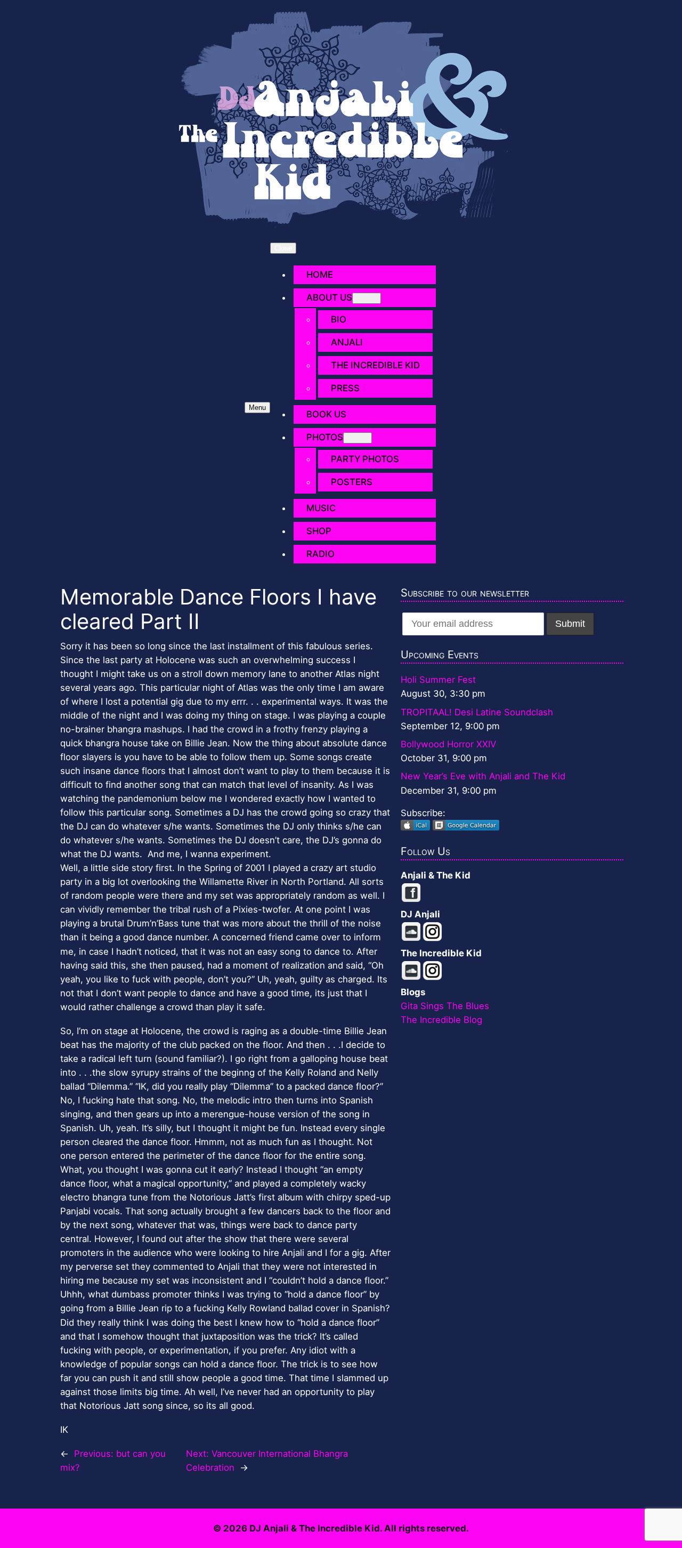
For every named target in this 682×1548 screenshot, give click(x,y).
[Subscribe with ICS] (417, 827)
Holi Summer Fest (438, 679)
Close (283, 248)
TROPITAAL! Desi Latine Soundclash (477, 712)
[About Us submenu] (366, 298)
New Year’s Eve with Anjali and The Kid (483, 776)
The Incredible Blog (441, 1019)
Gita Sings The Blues (445, 1006)
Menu (257, 408)
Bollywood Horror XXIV (448, 744)
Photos (324, 437)
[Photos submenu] (357, 438)
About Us (329, 297)
